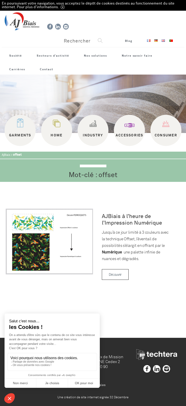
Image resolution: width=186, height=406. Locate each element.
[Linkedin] (58, 27)
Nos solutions (95, 56)
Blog (129, 41)
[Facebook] (50, 27)
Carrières (17, 69)
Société (15, 56)
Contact (46, 69)
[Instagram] (66, 27)
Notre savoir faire (137, 56)
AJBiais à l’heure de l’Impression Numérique (132, 219)
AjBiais (6, 155)
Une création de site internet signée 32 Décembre (93, 397)
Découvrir (115, 274)
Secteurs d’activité (53, 56)
